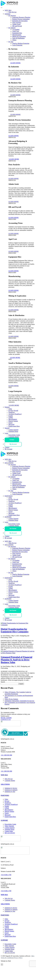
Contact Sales (9, 831)
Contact (12, 439)
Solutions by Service (11, 788)
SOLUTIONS (9, 463)
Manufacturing (16, 35)
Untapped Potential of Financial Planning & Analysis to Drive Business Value (16, 660)
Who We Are (12, 12)
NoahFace (11, 412)
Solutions (7, 14)
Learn (6, 433)
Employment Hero (14, 426)
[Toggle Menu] (1, 7)
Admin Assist (16, 24)
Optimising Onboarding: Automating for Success (19, 701)
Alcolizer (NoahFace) (15, 414)
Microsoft (11, 424)
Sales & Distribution (18, 38)
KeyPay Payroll (13, 410)
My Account (13, 444)
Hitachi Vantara (13, 421)
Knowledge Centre (14, 435)
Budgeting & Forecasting (20, 21)
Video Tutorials (9, 826)
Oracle (10, 423)
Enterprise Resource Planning (21, 17)
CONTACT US (6, 719)
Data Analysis (16, 471)
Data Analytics (16, 22)
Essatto (10, 416)
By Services (12, 15)
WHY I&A (8, 10)
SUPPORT (8, 517)
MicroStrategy (12, 419)
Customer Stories (13, 436)
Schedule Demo (13, 431)
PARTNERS (8, 496)
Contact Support (13, 430)
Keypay (7, 801)
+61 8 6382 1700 (6, 875)
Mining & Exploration (19, 36)
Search (3, 682)
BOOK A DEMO (6, 718)
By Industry (12, 28)
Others (14, 40)
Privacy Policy (18, 958)
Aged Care (15, 31)
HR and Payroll (17, 26)
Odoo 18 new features (11, 699)
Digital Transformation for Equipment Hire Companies (14, 630)
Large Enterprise (17, 45)
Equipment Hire (17, 33)
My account (8, 538)
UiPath (10, 417)
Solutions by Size (10, 791)
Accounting (15, 29)
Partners (7, 407)
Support (7, 428)
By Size (10, 41)
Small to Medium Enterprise (20, 43)
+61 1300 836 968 (6, 755)
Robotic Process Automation (21, 19)
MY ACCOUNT (10, 833)
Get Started (13, 528)
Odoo (10, 409)
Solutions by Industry (11, 790)
